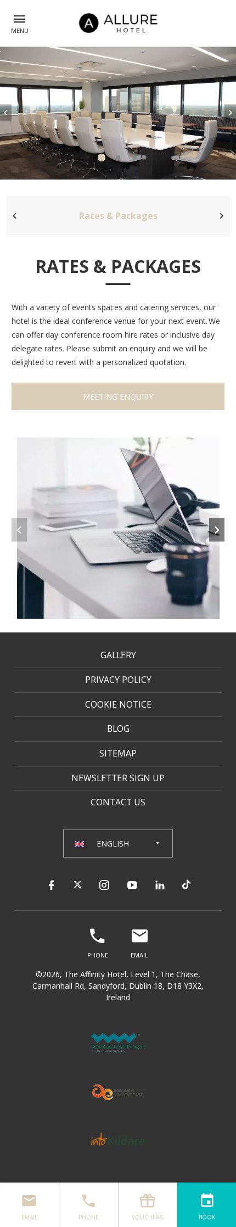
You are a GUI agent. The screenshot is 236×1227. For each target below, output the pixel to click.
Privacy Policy (118, 680)
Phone (88, 1217)
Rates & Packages (118, 216)
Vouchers (147, 1217)
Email (29, 1217)
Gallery (118, 655)
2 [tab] (118, 157)
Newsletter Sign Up (118, 778)
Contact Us (118, 802)
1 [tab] (101, 157)
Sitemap (118, 753)
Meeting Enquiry (118, 396)
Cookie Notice (118, 704)
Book (207, 1217)
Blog (118, 728)
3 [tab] (134, 157)
